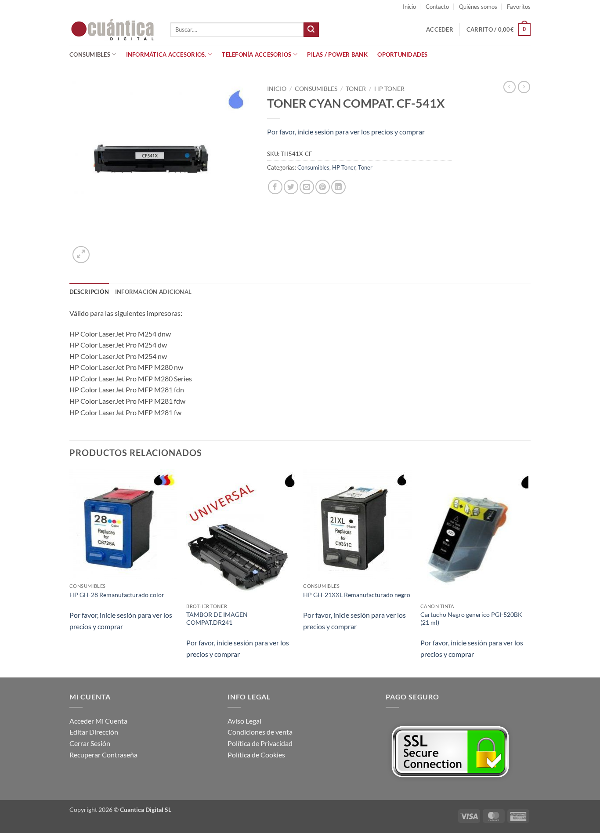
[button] (439, 29)
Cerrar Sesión (89, 743)
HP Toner (389, 88)
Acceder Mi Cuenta (98, 721)
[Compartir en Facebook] (275, 187)
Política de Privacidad (260, 743)
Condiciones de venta (260, 732)
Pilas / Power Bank (337, 54)
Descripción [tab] (89, 291)
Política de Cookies (256, 754)
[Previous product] (524, 87)
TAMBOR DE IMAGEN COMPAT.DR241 (217, 619)
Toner (356, 88)
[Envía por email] (307, 187)
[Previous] (69, 572)
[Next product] (509, 87)
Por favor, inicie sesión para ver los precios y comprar (346, 131)
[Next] (528, 572)
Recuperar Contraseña (103, 754)
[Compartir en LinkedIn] (338, 187)
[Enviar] (311, 29)
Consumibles (89, 54)
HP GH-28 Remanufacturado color (116, 594)
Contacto (437, 6)
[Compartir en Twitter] (291, 187)
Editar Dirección (93, 732)
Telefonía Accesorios (256, 54)
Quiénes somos (478, 6)
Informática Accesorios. (166, 54)
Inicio (409, 6)
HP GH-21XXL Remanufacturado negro (356, 594)
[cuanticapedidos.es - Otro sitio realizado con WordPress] (113, 30)
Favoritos (519, 6)
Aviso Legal (244, 721)
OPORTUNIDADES (402, 54)
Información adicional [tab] (153, 291)
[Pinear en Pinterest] (322, 187)
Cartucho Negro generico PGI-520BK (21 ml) (471, 619)
